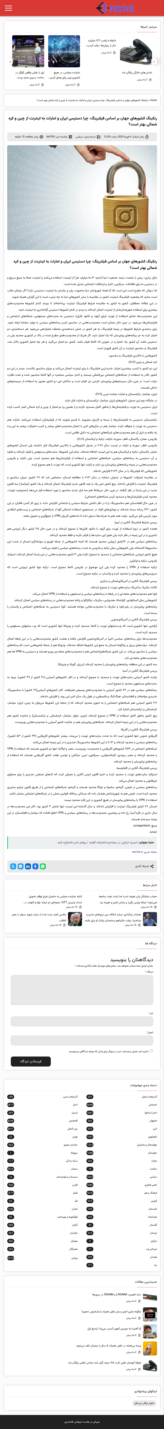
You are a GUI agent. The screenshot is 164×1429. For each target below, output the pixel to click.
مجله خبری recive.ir (144, 852)
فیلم (42, 1193)
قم (43, 1201)
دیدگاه (149, 972)
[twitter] (13, 866)
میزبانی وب (123, 1249)
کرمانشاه (122, 1217)
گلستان (123, 1225)
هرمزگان (43, 1249)
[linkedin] (28, 866)
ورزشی (42, 1258)
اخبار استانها (122, 1113)
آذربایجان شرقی (122, 1097)
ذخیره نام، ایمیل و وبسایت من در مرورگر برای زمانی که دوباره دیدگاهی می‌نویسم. (108, 1052)
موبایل (43, 1241)
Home (153, 100)
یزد (122, 1265)
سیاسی (79, 137)
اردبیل (43, 1113)
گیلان (43, 1225)
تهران (43, 1137)
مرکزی (123, 1241)
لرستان (122, 1233)
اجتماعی (122, 1105)
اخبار (42, 1105)
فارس (43, 1185)
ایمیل (149, 1032)
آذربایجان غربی (43, 1097)
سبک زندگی (43, 1161)
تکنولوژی (122, 1137)
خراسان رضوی (43, 1145)
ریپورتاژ (44, 1153)
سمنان (43, 1169)
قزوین (122, 1201)
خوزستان (122, 1153)
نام (150, 1013)
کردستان (122, 1209)
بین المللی (43, 1129)
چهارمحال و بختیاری (122, 1145)
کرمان (43, 1209)
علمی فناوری (122, 1185)
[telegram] (21, 866)
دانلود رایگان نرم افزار (144, 1403)
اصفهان (122, 1121)
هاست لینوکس (81, 1422)
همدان (122, 1257)
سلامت (123, 1169)
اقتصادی (43, 1121)
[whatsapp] (43, 866)
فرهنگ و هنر (122, 1193)
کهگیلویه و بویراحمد (43, 1217)
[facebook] (35, 866)
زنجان (122, 1161)
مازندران (43, 1233)
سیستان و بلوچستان (43, 1177)
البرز (122, 1129)
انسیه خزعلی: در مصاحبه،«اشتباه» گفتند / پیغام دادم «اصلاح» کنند (97, 842)
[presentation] (154, 61)
